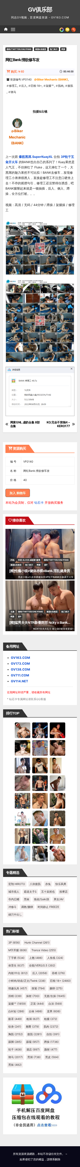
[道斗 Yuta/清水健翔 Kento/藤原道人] (40, 800)
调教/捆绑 (27, 906)
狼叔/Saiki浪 (41, 899)
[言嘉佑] (22, 765)
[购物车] (67, 29)
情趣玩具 (17, 988)
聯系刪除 (55, 1159)
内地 (12, 560)
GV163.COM (20, 658)
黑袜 (26, 899)
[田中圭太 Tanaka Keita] (57, 800)
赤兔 (48, 884)
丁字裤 (16, 957)
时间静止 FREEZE (48, 906)
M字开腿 (17, 950)
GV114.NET (19, 681)
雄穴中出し (15, 914)
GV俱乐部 (40, 9)
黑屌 (34, 1057)
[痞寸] (40, 783)
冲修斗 (12, 906)
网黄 (63, 49)
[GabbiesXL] (40, 818)
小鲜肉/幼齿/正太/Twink (26, 980)
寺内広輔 (13, 899)
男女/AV (58, 899)
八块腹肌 (35, 884)
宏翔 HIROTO (16, 884)
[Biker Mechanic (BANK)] (17, 123)
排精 (15, 996)
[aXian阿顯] (57, 818)
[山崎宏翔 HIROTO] (22, 730)
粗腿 (50, 1019)
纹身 (14, 1026)
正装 (37, 1003)
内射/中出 (18, 973)
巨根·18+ (36, 85)
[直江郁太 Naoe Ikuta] (57, 853)
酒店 (33, 1049)
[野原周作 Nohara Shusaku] (57, 836)
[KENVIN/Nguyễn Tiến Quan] (40, 730)
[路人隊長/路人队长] (22, 836)
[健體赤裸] (22, 818)
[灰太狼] (40, 853)
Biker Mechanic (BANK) (52, 79)
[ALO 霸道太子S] (57, 783)
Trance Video (43, 950)
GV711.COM (20, 675)
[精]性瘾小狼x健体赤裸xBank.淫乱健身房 (39, 571)
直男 (53, 1011)
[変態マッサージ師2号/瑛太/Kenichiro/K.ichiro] (57, 765)
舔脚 (15, 1041)
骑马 (13, 92)
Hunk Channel (37, 942)
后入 (24, 85)
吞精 (58, 973)
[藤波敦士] (22, 853)
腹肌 (70, 85)
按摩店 (63, 891)
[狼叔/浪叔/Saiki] (22, 747)
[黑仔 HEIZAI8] (22, 800)
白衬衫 (16, 1011)
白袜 (35, 1011)
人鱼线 (55, 957)
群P (45, 565)
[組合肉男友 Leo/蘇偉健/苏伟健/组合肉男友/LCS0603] (40, 747)
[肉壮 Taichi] (40, 836)
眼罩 (15, 1019)
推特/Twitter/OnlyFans (19, 49)
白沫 (55, 1003)
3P (14, 942)
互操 (12, 611)
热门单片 (54, 49)
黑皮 (52, 1057)
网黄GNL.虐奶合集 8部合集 (25, 424)
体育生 (16, 965)
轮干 (15, 1049)
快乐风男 (60, 884)
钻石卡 (39, 502)
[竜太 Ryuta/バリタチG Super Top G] (40, 765)
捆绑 (56, 988)
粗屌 (32, 1019)
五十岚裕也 (48, 891)
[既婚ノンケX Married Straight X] (22, 783)
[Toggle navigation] (13, 29)
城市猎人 (13, 891)
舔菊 (32, 1041)
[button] (73, 29)
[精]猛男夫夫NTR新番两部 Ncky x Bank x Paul (43, 622)
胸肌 (15, 1034)
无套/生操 (54, 996)
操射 (32, 996)
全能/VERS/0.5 (42, 965)
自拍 (52, 1034)
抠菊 (38, 988)
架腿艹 (50, 85)
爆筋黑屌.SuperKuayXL (36, 157)
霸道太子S (30, 891)
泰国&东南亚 (40, 49)
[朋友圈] (61, 29)
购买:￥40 (17, 71)
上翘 (36, 957)
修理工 (13, 85)
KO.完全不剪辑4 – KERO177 (58, 424)
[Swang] (57, 730)
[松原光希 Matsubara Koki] (57, 747)
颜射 (50, 1049)
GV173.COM (20, 663)
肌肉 (60, 85)
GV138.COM (20, 669)
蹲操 (51, 1041)
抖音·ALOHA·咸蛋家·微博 (29, 560)
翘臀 (32, 1026)
